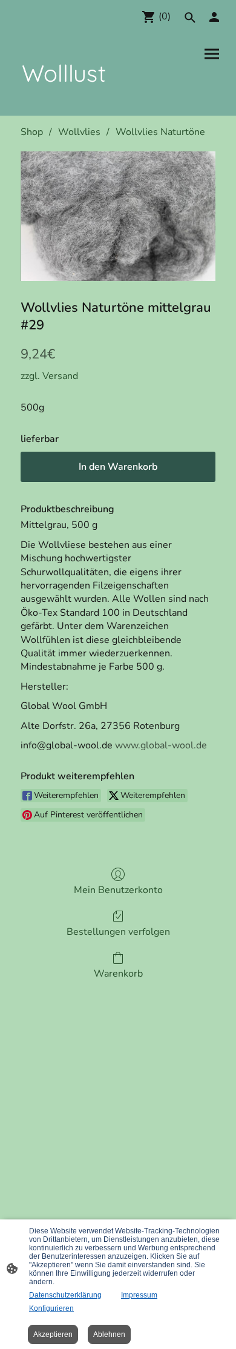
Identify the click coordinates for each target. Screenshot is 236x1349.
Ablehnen (109, 1334)
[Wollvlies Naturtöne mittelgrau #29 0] (118, 216)
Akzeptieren (53, 1334)
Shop (32, 132)
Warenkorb (118, 973)
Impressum (139, 1295)
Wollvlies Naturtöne (160, 132)
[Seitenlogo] (64, 101)
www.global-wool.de (161, 745)
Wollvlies (79, 132)
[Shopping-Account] (214, 17)
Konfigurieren (51, 1308)
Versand (60, 376)
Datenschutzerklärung (65, 1295)
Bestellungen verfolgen (118, 931)
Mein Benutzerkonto (118, 889)
